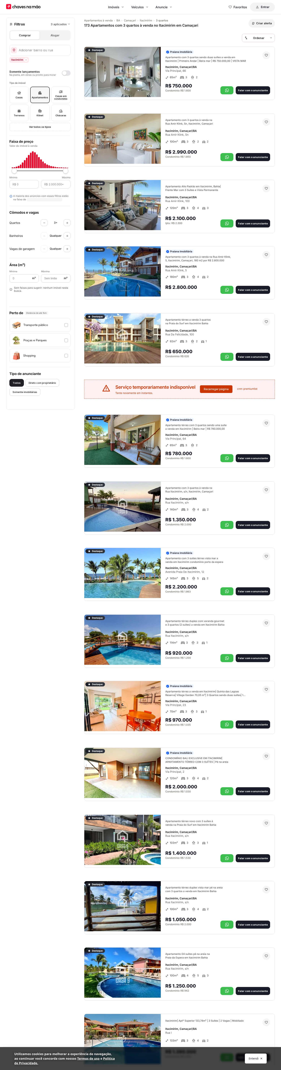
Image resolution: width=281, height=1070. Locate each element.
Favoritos (240, 7)
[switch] (40, 73)
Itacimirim (146, 20)
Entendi (254, 1058)
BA (118, 20)
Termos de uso (88, 1058)
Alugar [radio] (55, 35)
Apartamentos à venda (98, 20)
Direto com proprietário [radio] (42, 382)
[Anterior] (147, 89)
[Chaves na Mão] (23, 7)
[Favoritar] (266, 55)
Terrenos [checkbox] (19, 115)
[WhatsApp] (226, 90)
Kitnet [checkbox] (40, 115)
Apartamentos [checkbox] (40, 97)
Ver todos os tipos (40, 126)
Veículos (137, 7)
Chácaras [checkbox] (60, 115)
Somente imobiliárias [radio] (25, 392)
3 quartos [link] (162, 20)
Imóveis (113, 7)
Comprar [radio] (25, 35)
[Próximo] (154, 89)
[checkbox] (40, 325)
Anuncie (162, 7)
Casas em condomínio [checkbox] (60, 97)
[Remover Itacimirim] (26, 60)
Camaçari (130, 20)
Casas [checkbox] (19, 97)
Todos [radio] (17, 382)
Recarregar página (216, 389)
